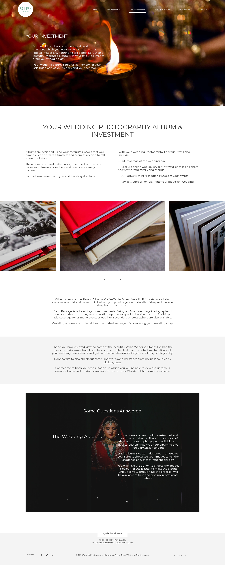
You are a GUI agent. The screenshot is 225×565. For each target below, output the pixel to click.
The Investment (137, 10)
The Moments (113, 10)
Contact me (63, 368)
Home (95, 10)
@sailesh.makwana (112, 533)
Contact (203, 10)
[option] (112, 236)
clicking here (112, 362)
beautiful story (37, 158)
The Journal (184, 10)
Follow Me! (30, 555)
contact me (145, 350)
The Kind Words (162, 10)
